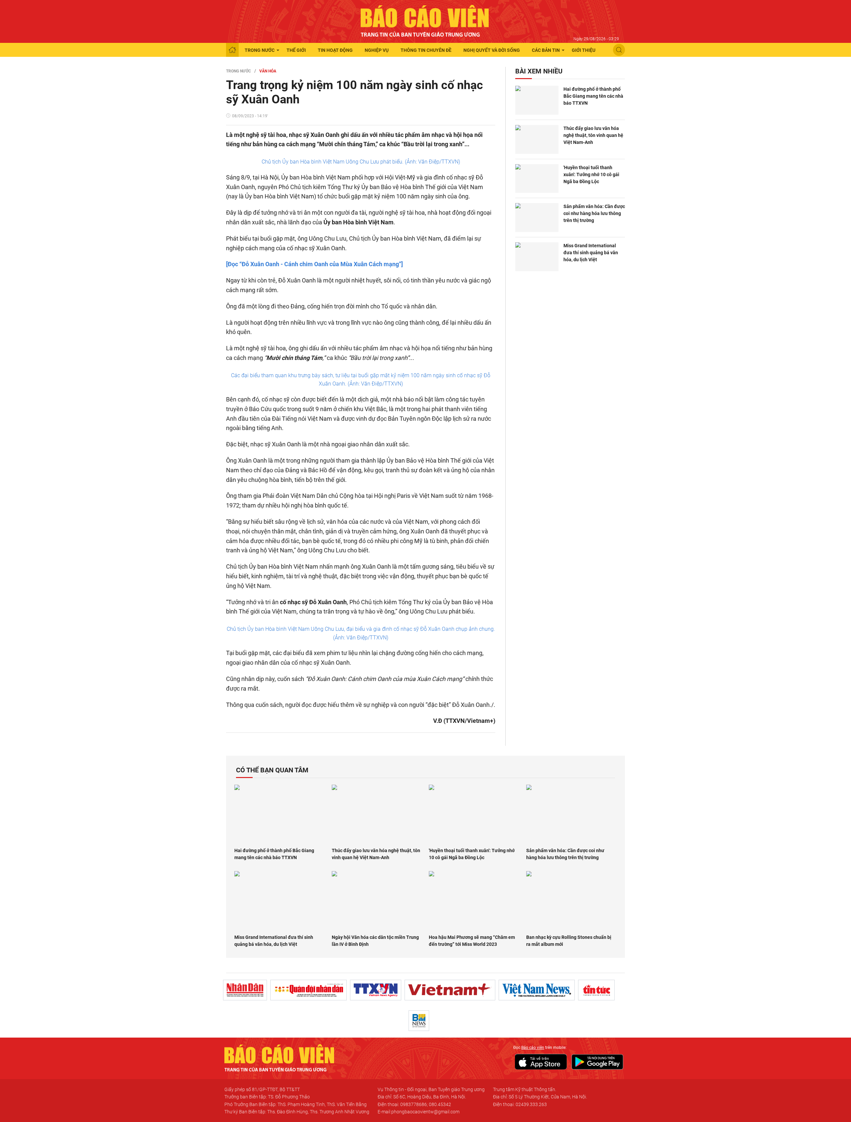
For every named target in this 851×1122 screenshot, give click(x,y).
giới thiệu (583, 50)
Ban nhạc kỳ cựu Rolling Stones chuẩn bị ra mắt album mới (568, 941)
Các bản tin (546, 50)
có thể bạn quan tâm (272, 770)
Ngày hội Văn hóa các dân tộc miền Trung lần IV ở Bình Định (375, 941)
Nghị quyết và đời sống (491, 50)
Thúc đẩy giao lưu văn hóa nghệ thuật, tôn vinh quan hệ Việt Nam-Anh (593, 135)
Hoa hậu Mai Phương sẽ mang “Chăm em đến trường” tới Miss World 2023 (472, 941)
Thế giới (296, 50)
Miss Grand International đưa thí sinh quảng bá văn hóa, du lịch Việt (590, 252)
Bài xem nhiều (538, 71)
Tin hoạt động (335, 50)
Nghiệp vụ (377, 50)
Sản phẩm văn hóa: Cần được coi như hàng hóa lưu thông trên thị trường (594, 213)
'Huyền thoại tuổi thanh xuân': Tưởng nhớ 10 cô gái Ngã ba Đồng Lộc (591, 174)
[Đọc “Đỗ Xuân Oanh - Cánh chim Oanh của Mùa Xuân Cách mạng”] (314, 264)
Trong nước (260, 50)
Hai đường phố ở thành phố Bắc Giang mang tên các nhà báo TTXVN (593, 96)
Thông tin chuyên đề (426, 50)
